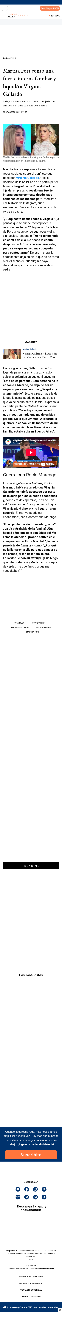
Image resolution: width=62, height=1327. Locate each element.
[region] (31, 46)
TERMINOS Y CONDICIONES (31, 1277)
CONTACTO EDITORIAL (31, 1297)
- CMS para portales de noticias (34, 1307)
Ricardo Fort (38, 623)
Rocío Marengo (43, 627)
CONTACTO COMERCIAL (31, 1290)
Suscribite (30, 1155)
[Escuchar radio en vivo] (4, 15)
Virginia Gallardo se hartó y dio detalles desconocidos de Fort (40, 355)
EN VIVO (55, 15)
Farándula (19, 623)
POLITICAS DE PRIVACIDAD (31, 1283)
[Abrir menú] (5, 8)
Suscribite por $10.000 (50, 8)
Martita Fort (32, 632)
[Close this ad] (60, 1310)
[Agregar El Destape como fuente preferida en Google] (31, 118)
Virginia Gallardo (20, 627)
